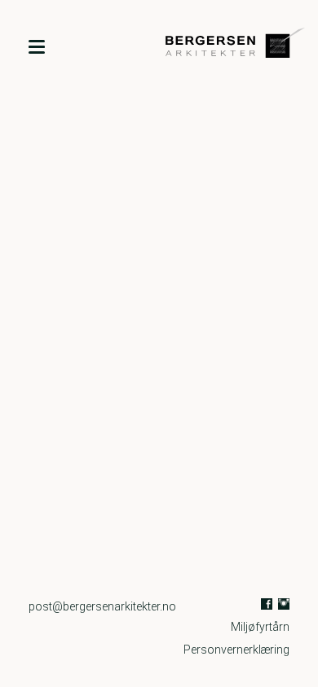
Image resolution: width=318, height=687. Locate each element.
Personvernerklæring (236, 649)
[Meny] (37, 45)
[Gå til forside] (218, 45)
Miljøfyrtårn (260, 626)
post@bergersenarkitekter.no (102, 606)
